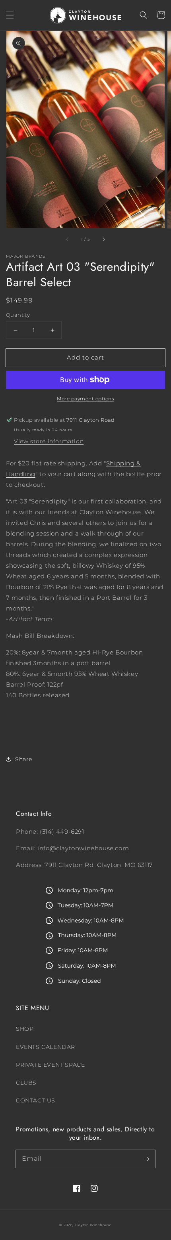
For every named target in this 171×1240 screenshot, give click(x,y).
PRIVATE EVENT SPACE (50, 1064)
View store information (49, 441)
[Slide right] (103, 239)
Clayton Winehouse (93, 1225)
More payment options (85, 399)
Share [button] (23, 759)
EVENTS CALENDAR (45, 1047)
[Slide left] (67, 239)
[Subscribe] (146, 1158)
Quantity (18, 315)
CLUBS (26, 1082)
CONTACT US (35, 1100)
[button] (10, 15)
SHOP (24, 1028)
